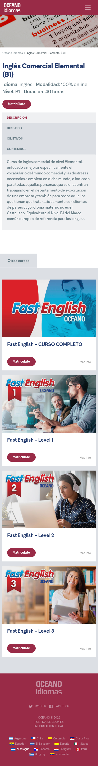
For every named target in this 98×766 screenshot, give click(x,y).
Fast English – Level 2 (30, 535)
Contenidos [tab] (16, 149)
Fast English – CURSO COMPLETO (44, 344)
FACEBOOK (61, 706)
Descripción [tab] (17, 118)
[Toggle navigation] (87, 7)
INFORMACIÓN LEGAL (49, 726)
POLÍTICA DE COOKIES (49, 722)
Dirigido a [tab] (14, 128)
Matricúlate (16, 104)
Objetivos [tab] (15, 138)
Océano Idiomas (12, 53)
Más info (85, 362)
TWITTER (40, 706)
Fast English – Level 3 (30, 631)
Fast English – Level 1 (30, 440)
